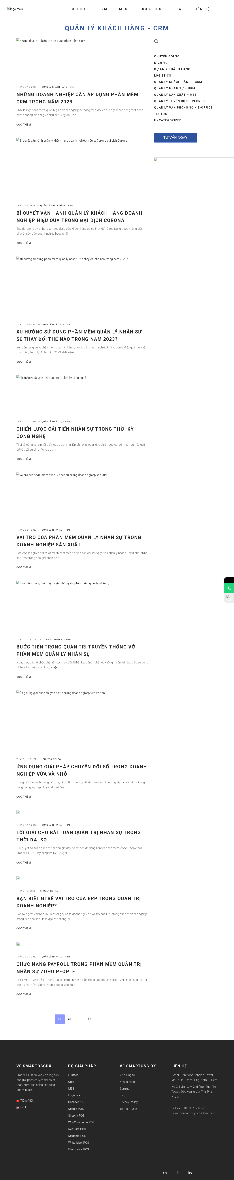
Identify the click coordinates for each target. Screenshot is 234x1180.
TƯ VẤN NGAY (175, 137)
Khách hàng (127, 1082)
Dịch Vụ (161, 62)
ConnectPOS (76, 1102)
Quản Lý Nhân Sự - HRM (55, 324)
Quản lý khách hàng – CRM (178, 82)
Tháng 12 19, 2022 (27, 639)
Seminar (125, 1088)
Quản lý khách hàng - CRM (117, 28)
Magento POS (77, 1136)
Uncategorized (168, 120)
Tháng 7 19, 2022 (26, 825)
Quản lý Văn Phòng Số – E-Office (183, 107)
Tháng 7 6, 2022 (26, 891)
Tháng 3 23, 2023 (26, 421)
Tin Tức (160, 114)
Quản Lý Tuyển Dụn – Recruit (180, 101)
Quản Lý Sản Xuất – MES (175, 94)
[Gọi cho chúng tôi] (229, 588)
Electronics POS (78, 1149)
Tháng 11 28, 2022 (27, 759)
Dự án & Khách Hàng (172, 69)
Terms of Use (128, 1109)
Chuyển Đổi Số (52, 759)
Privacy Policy (129, 1102)
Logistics (162, 75)
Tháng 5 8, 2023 (26, 205)
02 (70, 1019)
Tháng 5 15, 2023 (26, 87)
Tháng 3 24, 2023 (26, 324)
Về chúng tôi (127, 1075)
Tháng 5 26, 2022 (26, 957)
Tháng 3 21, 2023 (26, 530)
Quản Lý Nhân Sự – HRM (174, 88)
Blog (123, 1095)
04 (90, 1019)
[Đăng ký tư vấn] (229, 598)
